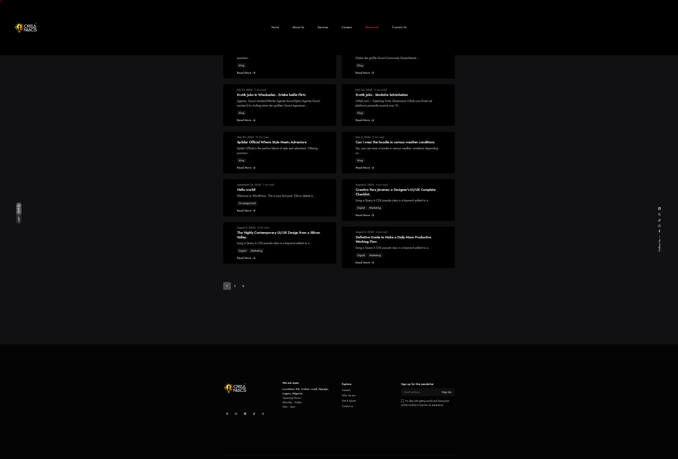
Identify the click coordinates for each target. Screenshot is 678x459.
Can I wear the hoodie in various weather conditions (395, 142)
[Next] (243, 286)
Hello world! (246, 189)
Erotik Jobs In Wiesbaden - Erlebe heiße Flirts (271, 94)
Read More (244, 73)
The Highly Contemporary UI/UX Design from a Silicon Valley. (278, 235)
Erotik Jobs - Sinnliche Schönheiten (382, 94)
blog (241, 65)
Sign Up (446, 392)
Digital (361, 208)
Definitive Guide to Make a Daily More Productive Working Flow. (393, 239)
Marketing (375, 208)
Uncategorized (247, 203)
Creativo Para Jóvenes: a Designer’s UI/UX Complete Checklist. (395, 192)
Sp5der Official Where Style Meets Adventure (271, 142)
